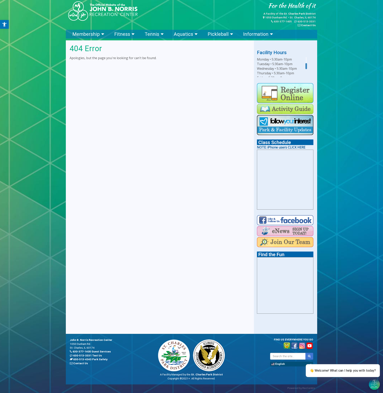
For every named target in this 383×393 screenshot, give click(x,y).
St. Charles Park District (300, 13)
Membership (86, 34)
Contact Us (308, 25)
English (279, 363)
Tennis (152, 34)
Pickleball (218, 34)
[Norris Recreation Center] (103, 11)
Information (255, 34)
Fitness (122, 34)
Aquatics (183, 34)
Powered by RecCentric (301, 388)
